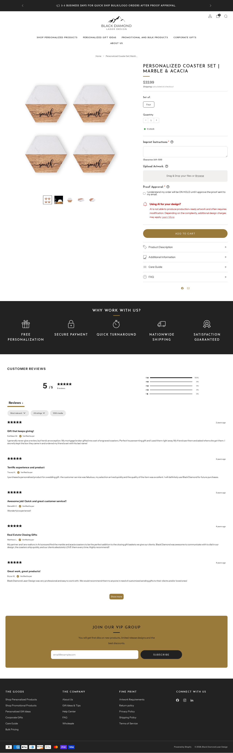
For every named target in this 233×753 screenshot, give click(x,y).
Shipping (147, 86)
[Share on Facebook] (182, 288)
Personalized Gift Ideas (99, 37)
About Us (116, 43)
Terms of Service (128, 723)
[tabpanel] (116, 506)
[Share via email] (188, 288)
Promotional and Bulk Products (145, 37)
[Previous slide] (12, 128)
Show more (116, 596)
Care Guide (11, 723)
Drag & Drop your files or (185, 175)
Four (148, 104)
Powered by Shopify (182, 747)
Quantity (148, 115)
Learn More (168, 217)
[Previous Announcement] (22, 5)
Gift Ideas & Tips (71, 705)
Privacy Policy (127, 711)
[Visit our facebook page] (177, 700)
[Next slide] (127, 128)
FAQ (64, 717)
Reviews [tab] (16, 403)
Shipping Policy (127, 717)
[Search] (226, 16)
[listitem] (117, 5)
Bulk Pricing (12, 729)
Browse (199, 175)
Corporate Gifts (184, 37)
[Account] (210, 16)
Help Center (69, 711)
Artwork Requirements (131, 699)
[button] (172, 378)
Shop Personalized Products (57, 37)
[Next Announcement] (210, 5)
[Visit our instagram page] (184, 700)
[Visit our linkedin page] (192, 700)
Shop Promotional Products (20, 705)
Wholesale (68, 723)
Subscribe (161, 654)
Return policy (126, 705)
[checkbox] (58, 413)
